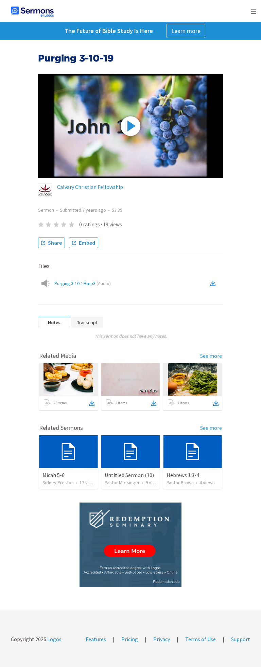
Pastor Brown (180, 482)
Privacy (161, 639)
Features (96, 639)
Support (240, 639)
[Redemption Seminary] (130, 545)
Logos (54, 639)
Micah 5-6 (53, 475)
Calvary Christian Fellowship (90, 186)
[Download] (91, 403)
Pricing (129, 639)
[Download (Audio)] (214, 283)
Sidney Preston (58, 482)
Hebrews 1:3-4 (183, 475)
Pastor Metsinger (122, 482)
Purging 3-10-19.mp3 (82, 283)
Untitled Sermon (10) (129, 475)
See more (211, 355)
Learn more (186, 31)
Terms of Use (200, 639)
